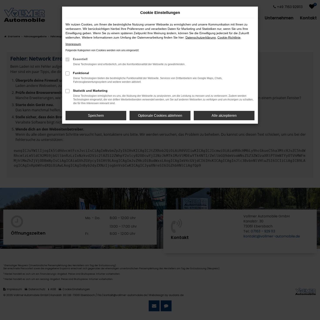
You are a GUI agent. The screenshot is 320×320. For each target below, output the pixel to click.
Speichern (96, 115)
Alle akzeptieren (224, 115)
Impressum (73, 44)
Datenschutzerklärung (200, 37)
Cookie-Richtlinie (229, 37)
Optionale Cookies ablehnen (160, 115)
